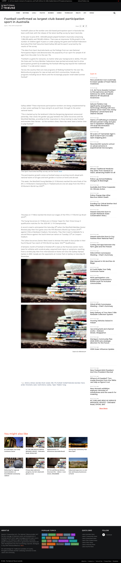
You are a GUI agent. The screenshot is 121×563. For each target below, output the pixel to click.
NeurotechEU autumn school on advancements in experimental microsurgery (102, 146)
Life (85, 13)
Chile (52, 383)
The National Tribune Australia (14, 561)
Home (18, 13)
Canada (48, 383)
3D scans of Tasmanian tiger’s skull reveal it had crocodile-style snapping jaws (102, 136)
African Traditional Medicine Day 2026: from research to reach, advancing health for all (102, 171)
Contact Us (91, 561)
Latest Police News (87, 542)
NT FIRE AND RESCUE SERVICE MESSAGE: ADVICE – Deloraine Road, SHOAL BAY (103, 402)
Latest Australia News (88, 534)
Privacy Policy (107, 561)
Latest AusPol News (88, 546)
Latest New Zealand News (89, 540)
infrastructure (51, 544)
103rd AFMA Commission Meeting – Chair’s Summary (101, 254)
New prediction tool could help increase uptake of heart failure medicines (103, 82)
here (60, 171)
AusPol (49, 541)
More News (103, 408)
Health (78, 13)
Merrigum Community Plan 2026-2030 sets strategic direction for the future (101, 341)
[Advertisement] (87, 6)
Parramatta (29, 385)
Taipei (54, 385)
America (27, 383)
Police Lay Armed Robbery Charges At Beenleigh (101, 180)
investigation (74, 544)
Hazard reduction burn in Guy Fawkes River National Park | (102, 238)
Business (51, 13)
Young (64, 385)
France (83, 383)
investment (45, 547)
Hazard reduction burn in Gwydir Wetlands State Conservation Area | (100, 214)
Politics (42, 13)
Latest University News (88, 544)
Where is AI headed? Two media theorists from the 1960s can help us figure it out (103, 380)
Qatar (35, 385)
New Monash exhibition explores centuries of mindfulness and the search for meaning (103, 391)
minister (55, 541)
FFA (55, 383)
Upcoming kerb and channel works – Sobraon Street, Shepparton (102, 331)
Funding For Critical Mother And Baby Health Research (103, 205)
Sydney (49, 385)
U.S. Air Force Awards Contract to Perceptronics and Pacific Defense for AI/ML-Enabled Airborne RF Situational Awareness (103, 94)
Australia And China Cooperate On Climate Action (102, 188)
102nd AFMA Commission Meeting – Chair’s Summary (101, 305)
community (67, 535)
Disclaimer (115, 561)
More (22, 545)
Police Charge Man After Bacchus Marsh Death (100, 196)
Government (52, 535)
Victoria (48, 538)
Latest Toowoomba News (89, 536)
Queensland (63, 538)
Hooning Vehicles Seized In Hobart (101, 322)
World (92, 13)
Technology (69, 13)
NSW (43, 538)
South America (42, 385)
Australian (59, 535)
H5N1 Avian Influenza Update (102, 349)
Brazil (43, 383)
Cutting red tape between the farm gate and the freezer (102, 246)
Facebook (109, 535)
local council (55, 538)
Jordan (23, 385)
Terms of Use (99, 561)
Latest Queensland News (89, 538)
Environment (73, 541)
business (67, 544)
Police (73, 535)
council (44, 541)
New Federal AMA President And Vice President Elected (102, 371)
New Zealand (60, 544)
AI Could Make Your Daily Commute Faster (100, 270)
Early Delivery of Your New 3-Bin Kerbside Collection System (103, 314)
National (26, 13)
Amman (32, 383)
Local (34, 13)
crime (51, 547)
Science (59, 13)
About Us (83, 561)
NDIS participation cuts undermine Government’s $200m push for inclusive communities (101, 280)
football (59, 383)
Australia (38, 383)
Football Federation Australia (71, 383)
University (71, 538)
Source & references (79, 351)
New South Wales (63, 541)
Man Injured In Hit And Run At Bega (102, 262)
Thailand (59, 385)
